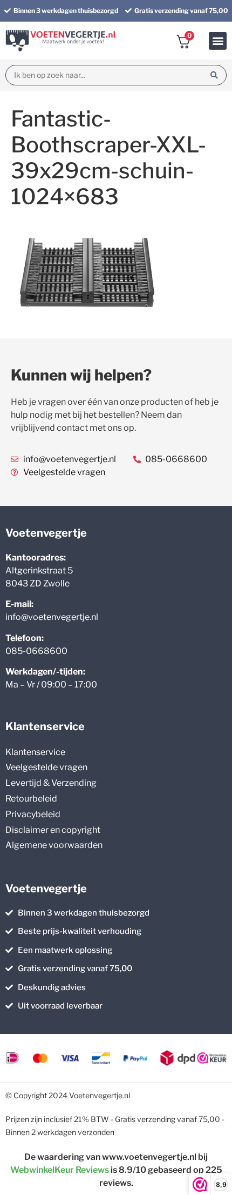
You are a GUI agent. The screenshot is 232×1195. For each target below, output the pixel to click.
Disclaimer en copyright (52, 830)
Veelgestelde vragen (46, 767)
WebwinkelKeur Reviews (59, 1170)
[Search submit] (214, 75)
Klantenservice (35, 752)
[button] (218, 41)
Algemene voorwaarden (54, 845)
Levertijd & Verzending (51, 783)
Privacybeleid (32, 814)
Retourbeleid (31, 798)
